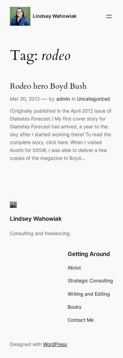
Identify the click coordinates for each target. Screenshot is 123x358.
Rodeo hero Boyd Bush (48, 86)
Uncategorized (93, 99)
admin (63, 99)
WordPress (55, 344)
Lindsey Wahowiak (55, 16)
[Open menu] (109, 16)
